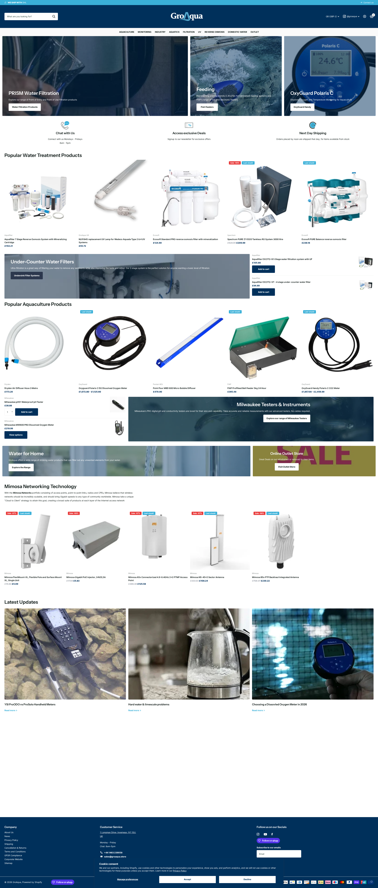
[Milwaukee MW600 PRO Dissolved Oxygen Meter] (118, 428)
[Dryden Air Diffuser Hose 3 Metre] (40, 345)
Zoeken (54, 16)
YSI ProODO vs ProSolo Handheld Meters (65, 662)
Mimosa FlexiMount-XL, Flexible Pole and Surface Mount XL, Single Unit (33, 579)
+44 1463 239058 (113, 852)
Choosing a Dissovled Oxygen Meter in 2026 (313, 662)
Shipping (8, 844)
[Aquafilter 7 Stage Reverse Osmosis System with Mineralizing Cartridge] (40, 196)
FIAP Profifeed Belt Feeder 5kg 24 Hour (246, 388)
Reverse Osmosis (214, 32)
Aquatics (174, 32)
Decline (247, 879)
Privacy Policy (180, 870)
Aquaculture (126, 32)
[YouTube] (265, 834)
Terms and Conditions (15, 851)
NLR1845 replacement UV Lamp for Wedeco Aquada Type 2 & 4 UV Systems (112, 241)
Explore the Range (21, 467)
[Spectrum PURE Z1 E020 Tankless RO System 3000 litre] (263, 196)
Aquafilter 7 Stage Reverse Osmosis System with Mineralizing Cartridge (35, 241)
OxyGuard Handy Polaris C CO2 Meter (321, 388)
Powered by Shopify (32, 882)
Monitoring (144, 32)
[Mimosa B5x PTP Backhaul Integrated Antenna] (282, 540)
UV (199, 32)
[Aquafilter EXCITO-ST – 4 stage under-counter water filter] (366, 285)
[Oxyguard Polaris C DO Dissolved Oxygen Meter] (115, 345)
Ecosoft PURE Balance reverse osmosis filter (324, 239)
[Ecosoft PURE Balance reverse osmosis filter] (338, 196)
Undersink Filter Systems (27, 275)
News (7, 836)
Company (10, 827)
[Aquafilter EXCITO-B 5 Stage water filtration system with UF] (366, 262)
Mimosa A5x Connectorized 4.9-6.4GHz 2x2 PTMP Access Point (158, 579)
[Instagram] (258, 834)
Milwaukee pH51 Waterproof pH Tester (23, 402)
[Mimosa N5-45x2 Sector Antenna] (220, 540)
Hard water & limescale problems (189, 662)
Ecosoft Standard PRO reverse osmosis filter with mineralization (185, 239)
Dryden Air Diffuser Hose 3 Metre (21, 388)
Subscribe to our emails (269, 847)
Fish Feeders (207, 107)
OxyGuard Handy (302, 107)
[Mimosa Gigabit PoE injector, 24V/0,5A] (96, 540)
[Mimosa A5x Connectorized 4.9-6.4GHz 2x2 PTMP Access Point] (158, 540)
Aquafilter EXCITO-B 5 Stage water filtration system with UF (282, 259)
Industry (160, 32)
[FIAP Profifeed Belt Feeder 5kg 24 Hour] (263, 345)
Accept (187, 879)
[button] (12, 409)
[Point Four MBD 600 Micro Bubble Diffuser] (189, 345)
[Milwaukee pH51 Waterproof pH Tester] (118, 405)
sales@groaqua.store (115, 856)
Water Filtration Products (25, 107)
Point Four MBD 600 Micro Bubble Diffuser (174, 388)
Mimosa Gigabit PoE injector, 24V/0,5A (86, 577)
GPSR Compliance (13, 855)
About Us (8, 832)
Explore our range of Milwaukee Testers (287, 418)
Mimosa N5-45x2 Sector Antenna (207, 577)
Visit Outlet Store (286, 466)
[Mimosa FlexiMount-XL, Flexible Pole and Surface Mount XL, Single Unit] (34, 540)
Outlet (255, 32)
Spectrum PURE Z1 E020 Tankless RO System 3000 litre (255, 239)
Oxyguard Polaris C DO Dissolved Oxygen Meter (103, 388)
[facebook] (272, 834)
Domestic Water (237, 32)
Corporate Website (13, 859)
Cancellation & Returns (15, 848)
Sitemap (8, 863)
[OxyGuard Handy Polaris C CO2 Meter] (338, 345)
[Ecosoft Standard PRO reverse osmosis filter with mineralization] (189, 196)
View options (16, 435)
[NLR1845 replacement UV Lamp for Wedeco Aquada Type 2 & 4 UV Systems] (115, 196)
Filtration (189, 32)
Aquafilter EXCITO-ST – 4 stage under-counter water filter (281, 282)
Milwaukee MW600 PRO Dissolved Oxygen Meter (29, 425)
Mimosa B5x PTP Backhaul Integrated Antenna (275, 577)
